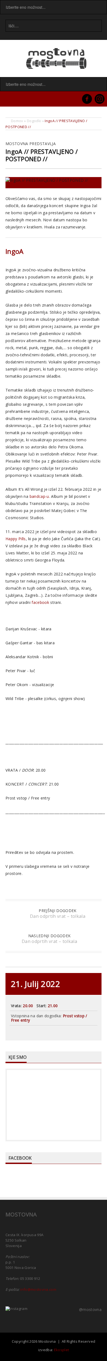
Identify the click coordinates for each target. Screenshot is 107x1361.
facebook (40, 602)
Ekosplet (61, 1349)
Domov (17, 120)
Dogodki (34, 120)
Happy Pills (15, 538)
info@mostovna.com (38, 1289)
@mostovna (90, 1309)
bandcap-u (39, 496)
